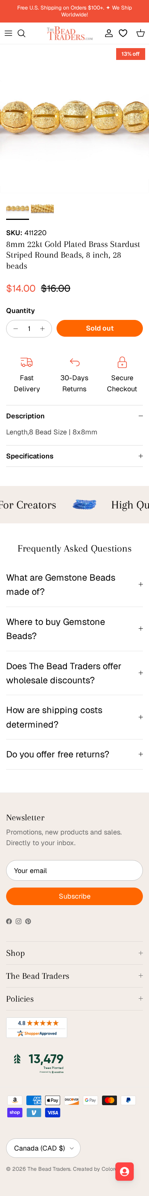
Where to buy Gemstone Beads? (55, 629)
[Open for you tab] (124, 1171)
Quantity (20, 310)
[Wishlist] (123, 33)
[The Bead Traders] (70, 33)
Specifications (29, 456)
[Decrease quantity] (13, 328)
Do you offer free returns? (57, 754)
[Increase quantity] (44, 328)
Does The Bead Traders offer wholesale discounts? (63, 673)
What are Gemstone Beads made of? (60, 584)
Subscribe (75, 896)
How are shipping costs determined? (54, 717)
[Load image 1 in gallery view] (74, 118)
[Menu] (8, 33)
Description (25, 416)
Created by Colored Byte (103, 1168)
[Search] (25, 33)
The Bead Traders (49, 1168)
